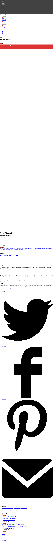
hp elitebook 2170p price (44, 248)
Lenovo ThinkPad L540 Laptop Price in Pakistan (9, 520)
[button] (2, 245)
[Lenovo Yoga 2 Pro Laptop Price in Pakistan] (7, 54)
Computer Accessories (4, 535)
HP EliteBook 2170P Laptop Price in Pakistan (9, 255)
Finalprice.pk (3, 14)
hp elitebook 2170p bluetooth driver (24, 248)
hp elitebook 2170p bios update (16, 248)
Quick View (26, 508)
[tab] (27, 250)
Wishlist (3, 3)
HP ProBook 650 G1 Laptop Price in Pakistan (8, 528)
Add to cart (1, 43)
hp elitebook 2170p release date (6, 249)
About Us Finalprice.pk (4, 540)
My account (3, 4)
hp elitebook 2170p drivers (31, 248)
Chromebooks (3, 27)
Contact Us (3, 2)
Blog (2, 1)
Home (2, 26)
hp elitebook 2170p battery (10, 248)
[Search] (2, 17)
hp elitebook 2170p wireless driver (19, 249)
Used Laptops (3, 28)
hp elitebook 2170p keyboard (37, 248)
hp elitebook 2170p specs (12, 249)
